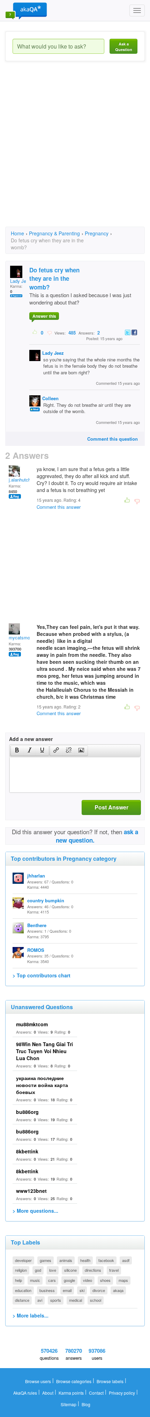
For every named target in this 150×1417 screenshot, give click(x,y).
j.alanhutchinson (25, 479)
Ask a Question (123, 46)
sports (55, 1300)
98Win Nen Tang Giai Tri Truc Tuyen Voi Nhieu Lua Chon (44, 1051)
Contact (96, 1393)
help (18, 1280)
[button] (16, 751)
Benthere (36, 925)
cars (52, 1280)
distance (22, 1300)
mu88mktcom (32, 1024)
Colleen (50, 398)
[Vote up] (35, 332)
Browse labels (110, 1381)
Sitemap (68, 1404)
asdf (125, 1260)
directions (93, 1270)
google (69, 1280)
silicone (70, 1270)
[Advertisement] (75, 150)
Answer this (44, 316)
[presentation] (17, 751)
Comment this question (112, 438)
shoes (105, 1280)
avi (39, 1300)
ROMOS (35, 950)
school (95, 1300)
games (45, 1260)
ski (82, 1290)
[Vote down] (49, 332)
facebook (106, 1260)
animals (65, 1260)
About (47, 1393)
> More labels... (30, 1315)
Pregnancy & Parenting (54, 233)
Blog (86, 1404)
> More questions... (35, 1210)
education (23, 1290)
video (87, 1280)
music (35, 1280)
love (52, 1270)
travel (114, 1270)
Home (17, 233)
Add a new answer (31, 738)
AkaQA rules (25, 1393)
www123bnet (31, 1190)
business (47, 1290)
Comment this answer (59, 507)
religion (21, 1270)
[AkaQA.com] (26, 10)
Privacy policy (122, 1393)
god (38, 1270)
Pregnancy (96, 233)
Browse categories (73, 1381)
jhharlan (36, 875)
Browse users (38, 1381)
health (85, 1260)
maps (123, 1280)
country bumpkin (45, 900)
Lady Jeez (20, 281)
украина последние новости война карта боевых (42, 1084)
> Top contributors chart (41, 975)
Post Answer (111, 807)
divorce (98, 1290)
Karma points (71, 1393)
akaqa (118, 1290)
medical (75, 1300)
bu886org (27, 1111)
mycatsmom (21, 637)
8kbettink (27, 1151)
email (67, 1290)
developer (23, 1260)
